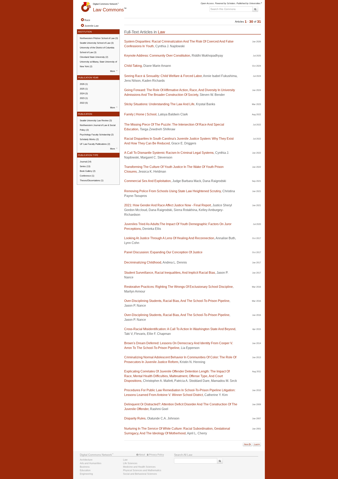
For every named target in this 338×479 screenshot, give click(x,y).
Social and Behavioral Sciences (140, 474)
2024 (84, 93)
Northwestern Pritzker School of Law (99, 38)
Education (85, 470)
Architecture (86, 459)
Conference (87, 176)
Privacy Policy (156, 454)
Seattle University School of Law (97, 43)
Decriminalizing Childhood (142, 262)
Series (85, 166)
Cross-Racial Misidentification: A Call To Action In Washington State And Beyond (179, 329)
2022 (84, 103)
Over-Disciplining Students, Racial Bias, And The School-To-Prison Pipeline (176, 300)
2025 (84, 89)
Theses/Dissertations (91, 180)
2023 (84, 98)
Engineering (86, 474)
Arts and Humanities (90, 463)
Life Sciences (130, 463)
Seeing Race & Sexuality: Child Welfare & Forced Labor (163, 76)
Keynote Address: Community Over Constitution (157, 55)
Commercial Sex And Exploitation (147, 181)
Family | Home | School (140, 114)
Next (246, 444)
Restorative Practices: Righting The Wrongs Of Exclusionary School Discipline (178, 286)
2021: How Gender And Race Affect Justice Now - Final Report (167, 205)
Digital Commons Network (105, 4)
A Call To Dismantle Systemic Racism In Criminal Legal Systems (169, 152)
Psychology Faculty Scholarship (97, 134)
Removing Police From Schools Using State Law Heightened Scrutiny (172, 191)
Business (85, 466)
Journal (85, 161)
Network (96, 454)
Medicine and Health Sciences (139, 466)
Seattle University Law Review (96, 120)
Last (256, 444)
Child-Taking (133, 65)
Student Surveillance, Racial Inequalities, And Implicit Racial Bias (169, 272)
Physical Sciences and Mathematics (142, 470)
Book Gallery (87, 171)
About (141, 454)
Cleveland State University (94, 57)
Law (108, 9)
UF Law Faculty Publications (95, 144)
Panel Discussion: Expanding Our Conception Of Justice (163, 252)
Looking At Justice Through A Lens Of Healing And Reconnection (169, 238)
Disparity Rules (135, 418)
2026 (84, 84)
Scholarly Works (89, 139)
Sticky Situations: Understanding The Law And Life (159, 104)
